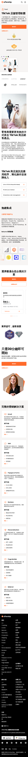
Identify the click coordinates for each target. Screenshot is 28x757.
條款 (6, 749)
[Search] (22, 2)
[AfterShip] (7, 2)
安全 (10, 749)
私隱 (3, 749)
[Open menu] (25, 2)
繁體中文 (6, 726)
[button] (14, 185)
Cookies (14, 749)
